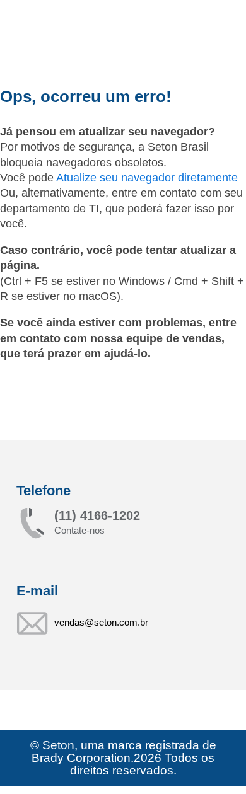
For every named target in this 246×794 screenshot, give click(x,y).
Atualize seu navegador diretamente (147, 177)
